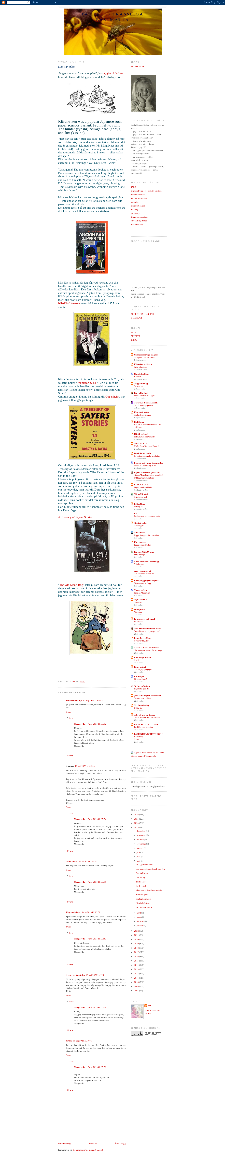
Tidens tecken (140, 590)
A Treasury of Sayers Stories (75, 517)
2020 (136, 939)
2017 (136, 952)
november (141, 835)
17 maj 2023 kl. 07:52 (96, 723)
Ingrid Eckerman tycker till (147, 472)
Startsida (93, 1143)
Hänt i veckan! (141, 433)
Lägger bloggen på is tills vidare (146, 535)
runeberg (135, 209)
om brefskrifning (143, 898)
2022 (136, 930)
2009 (136, 986)
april (139, 912)
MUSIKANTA (140, 443)
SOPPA (134, 339)
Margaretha (79, 723)
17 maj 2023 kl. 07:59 (96, 1067)
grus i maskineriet (142, 570)
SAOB (133, 186)
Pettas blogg (139, 503)
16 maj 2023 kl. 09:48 (93, 700)
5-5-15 (136, 660)
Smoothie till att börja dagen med (147, 631)
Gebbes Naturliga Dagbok (146, 354)
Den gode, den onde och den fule (150, 868)
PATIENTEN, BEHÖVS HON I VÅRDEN (148, 735)
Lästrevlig (140, 877)
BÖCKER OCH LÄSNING (142, 313)
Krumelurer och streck (144, 618)
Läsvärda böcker (143, 903)
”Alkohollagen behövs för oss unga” (148, 650)
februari (140, 921)
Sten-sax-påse (142, 894)
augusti (140, 847)
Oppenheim (112, 396)
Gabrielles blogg (142, 373)
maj (139, 860)
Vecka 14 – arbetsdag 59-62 (145, 465)
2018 (136, 947)
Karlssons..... (140, 542)
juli (138, 852)
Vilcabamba (138, 564)
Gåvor (136, 739)
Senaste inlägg (64, 1143)
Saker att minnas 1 (141, 367)
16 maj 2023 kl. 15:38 (90, 912)
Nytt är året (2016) (141, 640)
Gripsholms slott (140, 496)
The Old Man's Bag (71, 584)
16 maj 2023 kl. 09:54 (85, 766)
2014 (136, 964)
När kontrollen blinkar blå (144, 573)
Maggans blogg (141, 383)
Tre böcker (140, 881)
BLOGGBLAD (141, 484)
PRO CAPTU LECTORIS (146, 724)
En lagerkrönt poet (144, 864)
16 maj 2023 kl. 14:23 (87, 861)
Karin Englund (141, 392)
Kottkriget (139, 676)
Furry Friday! (139, 554)
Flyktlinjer (139, 421)
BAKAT (134, 332)
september (141, 843)
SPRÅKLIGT (136, 317)
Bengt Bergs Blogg (143, 638)
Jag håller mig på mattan (143, 727)
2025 (136, 818)
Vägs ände (138, 612)
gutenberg (135, 213)
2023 (136, 827)
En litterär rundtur (144, 907)
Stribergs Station (142, 685)
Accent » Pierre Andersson (146, 647)
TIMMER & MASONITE (146, 402)
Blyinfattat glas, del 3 (142, 688)
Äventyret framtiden (75, 974)
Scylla (69, 1040)
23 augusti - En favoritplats (144, 357)
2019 (136, 943)
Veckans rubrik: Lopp (142, 583)
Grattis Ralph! (142, 873)
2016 (136, 956)
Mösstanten (71, 861)
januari (140, 925)
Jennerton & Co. (87, 382)
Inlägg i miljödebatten (142, 544)
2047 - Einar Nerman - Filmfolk (146, 446)
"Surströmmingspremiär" (144, 405)
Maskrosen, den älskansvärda (149, 890)
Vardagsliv (138, 506)
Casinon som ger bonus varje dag (147, 516)
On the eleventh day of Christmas (147, 717)
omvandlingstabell (139, 220)
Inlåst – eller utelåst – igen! (144, 395)
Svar (71, 718)
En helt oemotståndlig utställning (147, 456)
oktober (140, 839)
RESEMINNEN (137, 66)
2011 (136, 977)
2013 (136, 969)
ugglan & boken (113, 73)
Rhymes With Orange (144, 551)
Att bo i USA (139, 532)
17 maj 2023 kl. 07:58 (96, 1007)
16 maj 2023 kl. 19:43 (83, 1040)
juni (139, 856)
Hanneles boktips (74, 700)
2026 (136, 814)
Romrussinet (140, 666)
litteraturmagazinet (139, 216)
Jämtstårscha (140, 522)
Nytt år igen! (139, 525)
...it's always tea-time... (144, 714)
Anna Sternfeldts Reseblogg (146, 561)
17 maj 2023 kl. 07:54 (96, 819)
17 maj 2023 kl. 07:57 (96, 938)
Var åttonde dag (141, 705)
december (141, 830)
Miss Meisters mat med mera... (148, 628)
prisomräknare (137, 224)
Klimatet (137, 376)
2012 (136, 973)
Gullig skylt (141, 885)
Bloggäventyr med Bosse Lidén (148, 462)
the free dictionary (139, 198)
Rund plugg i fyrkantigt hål (146, 580)
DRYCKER (136, 336)
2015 (136, 960)
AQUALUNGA (140, 599)
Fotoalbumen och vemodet (144, 436)
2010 (136, 982)
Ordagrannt (139, 609)
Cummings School (142, 657)
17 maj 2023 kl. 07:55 (96, 881)
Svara (68, 711)
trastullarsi (138, 602)
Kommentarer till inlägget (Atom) (88, 1149)
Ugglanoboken (73, 912)
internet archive (138, 194)
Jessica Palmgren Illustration (147, 695)
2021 (136, 935)
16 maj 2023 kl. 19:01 (96, 974)
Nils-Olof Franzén (69, 303)
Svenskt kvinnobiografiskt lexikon (146, 190)
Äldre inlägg (120, 1143)
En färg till (138, 621)
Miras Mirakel (141, 494)
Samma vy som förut (142, 698)
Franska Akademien (142, 592)
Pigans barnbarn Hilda (143, 487)
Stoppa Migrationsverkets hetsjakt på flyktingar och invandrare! (148, 476)
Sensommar (139, 386)
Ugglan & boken (141, 412)
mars (139, 916)
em (149, 1005)
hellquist (135, 201)
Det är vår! (138, 708)
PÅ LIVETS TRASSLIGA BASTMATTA (113, 16)
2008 (136, 990)
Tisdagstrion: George (142, 414)
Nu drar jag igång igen (143, 669)
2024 (136, 823)
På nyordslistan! (140, 679)
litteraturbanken (138, 205)
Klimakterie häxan (143, 364)
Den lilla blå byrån (142, 453)
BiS (135, 513)
